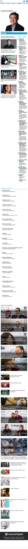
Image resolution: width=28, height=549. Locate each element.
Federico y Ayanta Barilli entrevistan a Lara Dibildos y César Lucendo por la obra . (23, 50)
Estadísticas (7, 538)
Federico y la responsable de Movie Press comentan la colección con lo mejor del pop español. (23, 58)
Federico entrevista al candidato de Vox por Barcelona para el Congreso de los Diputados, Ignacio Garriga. (22, 85)
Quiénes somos (6, 537)
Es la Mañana (19, 3)
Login (27, 1)
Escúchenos (8, 3)
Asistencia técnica (19, 538)
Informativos (13, 3)
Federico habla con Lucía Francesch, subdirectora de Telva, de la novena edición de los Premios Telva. (23, 169)
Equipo (4, 33)
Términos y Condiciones (15, 537)
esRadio (14, 1)
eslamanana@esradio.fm (6, 31)
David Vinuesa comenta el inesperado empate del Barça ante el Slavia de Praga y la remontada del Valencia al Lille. (23, 105)
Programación (2, 3)
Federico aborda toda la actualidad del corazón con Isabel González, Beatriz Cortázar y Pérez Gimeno (23, 66)
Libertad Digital (14, 534)
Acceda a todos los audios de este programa (22, 176)
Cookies (22, 537)
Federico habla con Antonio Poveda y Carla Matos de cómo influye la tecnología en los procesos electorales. (23, 41)
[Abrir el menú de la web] (5, 1)
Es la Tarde (24, 3)
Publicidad (13, 538)
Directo (24, 1)
